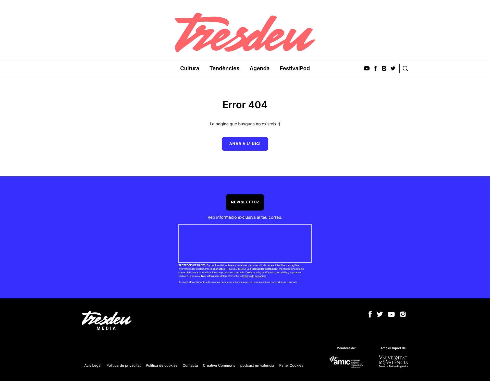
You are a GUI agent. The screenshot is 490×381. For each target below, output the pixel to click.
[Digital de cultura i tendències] (245, 33)
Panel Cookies (291, 365)
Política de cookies (161, 365)
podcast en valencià (257, 365)
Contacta (190, 365)
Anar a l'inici (245, 144)
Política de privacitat (254, 276)
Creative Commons (219, 365)
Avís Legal (92, 365)
